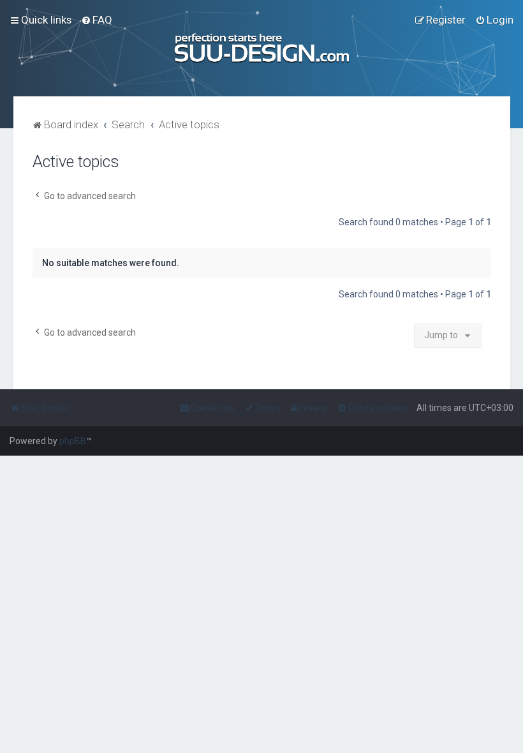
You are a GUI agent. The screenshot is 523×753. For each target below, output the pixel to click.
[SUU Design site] (261, 48)
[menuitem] (96, 20)
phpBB (72, 441)
